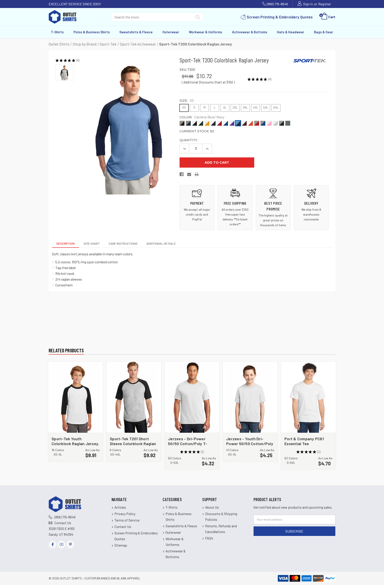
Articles (120, 507)
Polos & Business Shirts (92, 32)
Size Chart (92, 243)
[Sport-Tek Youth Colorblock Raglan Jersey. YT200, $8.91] (75, 397)
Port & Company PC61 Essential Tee (304, 441)
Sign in (308, 4)
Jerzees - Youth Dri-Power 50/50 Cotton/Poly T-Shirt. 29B (249, 441)
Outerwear (170, 32)
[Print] (197, 175)
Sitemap (120, 545)
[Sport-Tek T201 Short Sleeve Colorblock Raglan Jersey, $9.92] (133, 397)
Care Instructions (123, 243)
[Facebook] (182, 175)
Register (324, 4)
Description (65, 243)
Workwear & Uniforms (205, 32)
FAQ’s (209, 538)
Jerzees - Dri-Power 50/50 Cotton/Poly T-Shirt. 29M (187, 441)
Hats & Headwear (290, 32)
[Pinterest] (70, 544)
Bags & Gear (323, 32)
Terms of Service (127, 520)
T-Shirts (57, 32)
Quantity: (189, 140)
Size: (187, 101)
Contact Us (62, 523)
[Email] (189, 175)
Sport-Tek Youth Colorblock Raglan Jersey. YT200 (75, 441)
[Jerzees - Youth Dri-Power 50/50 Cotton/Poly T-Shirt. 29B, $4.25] (250, 397)
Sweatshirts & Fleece (136, 32)
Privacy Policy (124, 514)
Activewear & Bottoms (249, 32)
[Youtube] (61, 544)
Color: (202, 117)
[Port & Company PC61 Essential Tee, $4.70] (308, 397)
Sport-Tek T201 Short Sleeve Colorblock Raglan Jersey (133, 441)
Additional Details (161, 243)
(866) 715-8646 (277, 4)
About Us (212, 507)
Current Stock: (197, 131)
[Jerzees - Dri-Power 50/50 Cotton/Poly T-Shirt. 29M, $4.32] (192, 397)
